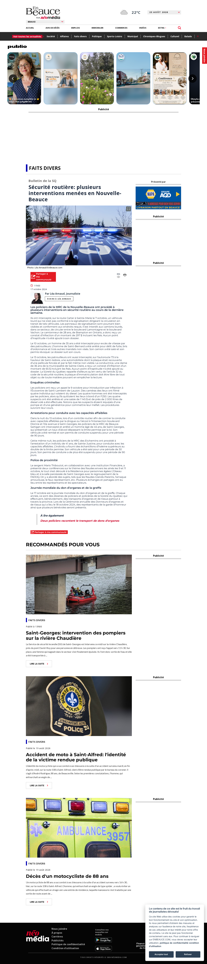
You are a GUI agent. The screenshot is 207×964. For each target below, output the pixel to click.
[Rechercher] (179, 28)
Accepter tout (161, 954)
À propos (57, 932)
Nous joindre (59, 928)
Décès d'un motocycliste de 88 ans (67, 876)
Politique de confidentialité (68, 944)
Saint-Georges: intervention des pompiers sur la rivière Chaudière (75, 635)
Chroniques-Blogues (154, 36)
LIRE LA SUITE (37, 663)
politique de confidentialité (174, 943)
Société (51, 36)
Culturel (174, 36)
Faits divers (80, 36)
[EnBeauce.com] (37, 940)
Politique (97, 36)
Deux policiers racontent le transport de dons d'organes (79, 520)
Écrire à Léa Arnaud (59, 299)
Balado (188, 36)
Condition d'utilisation (65, 948)
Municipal (132, 36)
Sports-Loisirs (114, 36)
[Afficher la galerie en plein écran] (128, 209)
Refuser (188, 954)
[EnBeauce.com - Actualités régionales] (43, 13)
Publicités (57, 940)
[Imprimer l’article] (124, 275)
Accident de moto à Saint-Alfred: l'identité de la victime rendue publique (76, 757)
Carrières (57, 936)
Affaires (64, 36)
